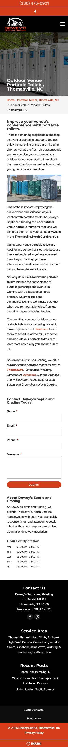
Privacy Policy (34, 733)
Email (12, 425)
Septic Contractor (34, 709)
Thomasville (15, 370)
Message (14, 454)
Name (12, 411)
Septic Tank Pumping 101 (35, 672)
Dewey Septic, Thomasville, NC (39, 728)
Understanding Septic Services (35, 689)
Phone (12, 440)
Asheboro (29, 375)
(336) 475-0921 (34, 3)
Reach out (42, 329)
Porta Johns (34, 718)
